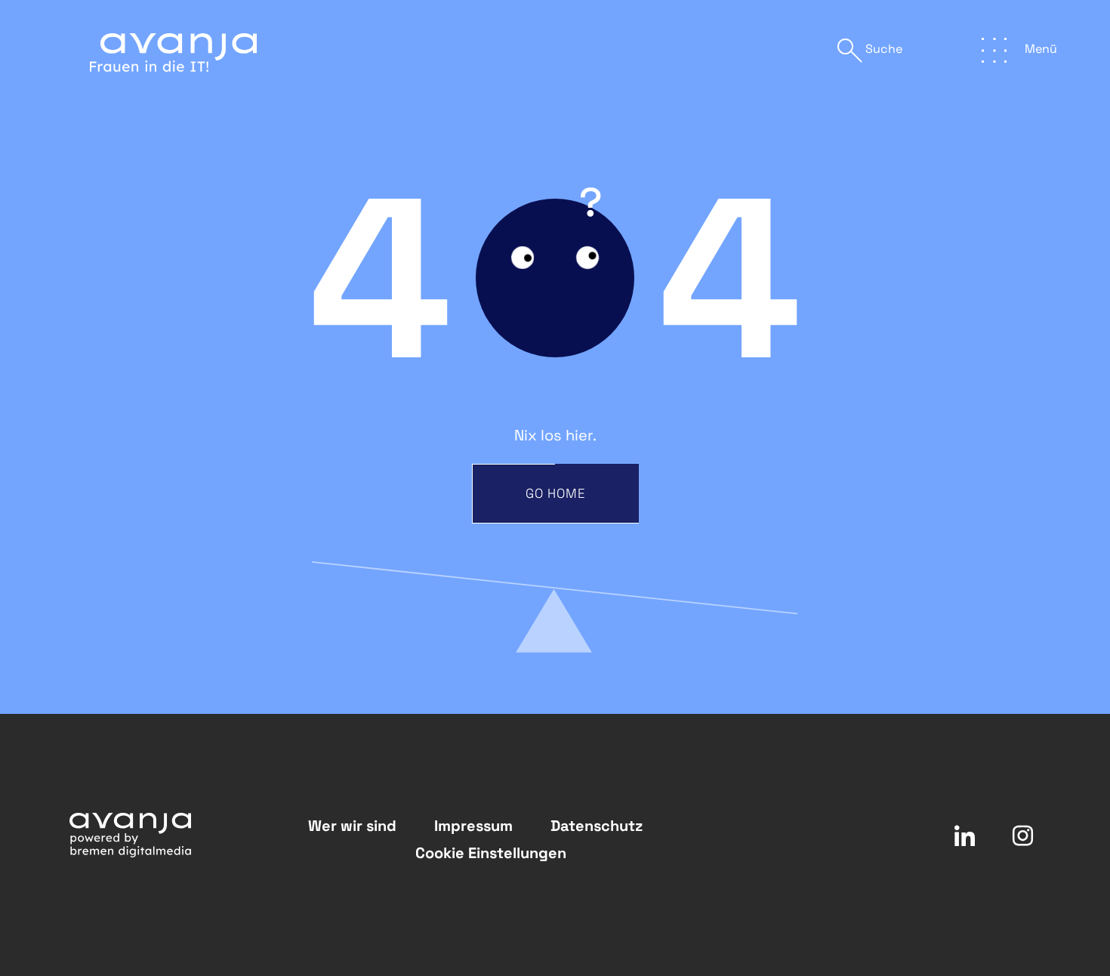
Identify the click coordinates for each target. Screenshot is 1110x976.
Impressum (473, 825)
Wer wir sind (352, 825)
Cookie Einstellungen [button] (490, 853)
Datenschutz (596, 825)
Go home (556, 493)
